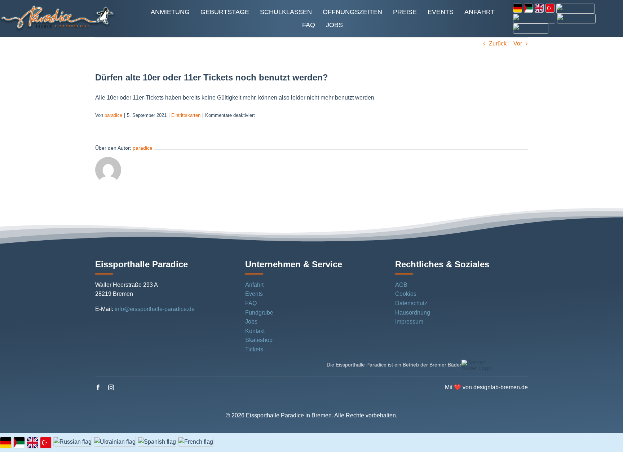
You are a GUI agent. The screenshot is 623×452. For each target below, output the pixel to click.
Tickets (254, 349)
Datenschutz (411, 303)
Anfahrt (254, 285)
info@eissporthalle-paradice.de (155, 309)
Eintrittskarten (185, 115)
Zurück (498, 43)
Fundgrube (259, 313)
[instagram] (111, 387)
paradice (113, 115)
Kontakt (255, 331)
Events (254, 294)
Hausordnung (412, 313)
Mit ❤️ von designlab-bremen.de (486, 387)
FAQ (251, 303)
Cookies (405, 294)
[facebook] (98, 387)
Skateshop (259, 340)
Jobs (251, 322)
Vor (517, 43)
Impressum (409, 322)
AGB (401, 285)
